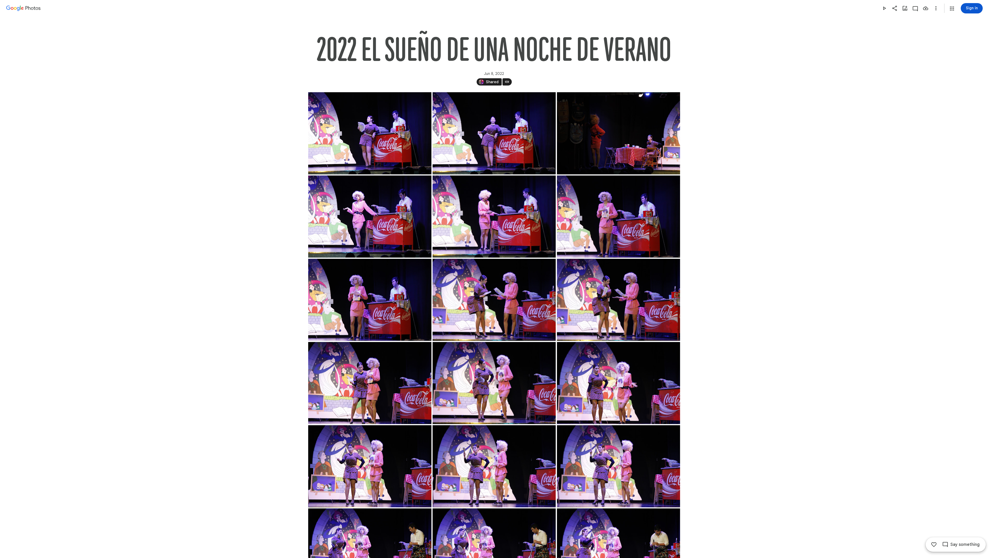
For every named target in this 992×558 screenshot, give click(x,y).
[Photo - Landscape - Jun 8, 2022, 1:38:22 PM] (494, 300)
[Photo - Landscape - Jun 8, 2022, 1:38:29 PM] (618, 383)
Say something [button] (965, 544)
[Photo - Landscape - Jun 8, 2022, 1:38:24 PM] (494, 383)
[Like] (934, 544)
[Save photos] (925, 8)
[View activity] (915, 8)
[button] (952, 8)
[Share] (894, 8)
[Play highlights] (884, 8)
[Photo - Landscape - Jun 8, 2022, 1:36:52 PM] (369, 133)
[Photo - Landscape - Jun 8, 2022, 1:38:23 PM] (369, 383)
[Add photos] (905, 8)
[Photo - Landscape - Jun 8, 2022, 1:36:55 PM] (494, 133)
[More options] (936, 8)
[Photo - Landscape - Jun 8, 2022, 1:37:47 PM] (369, 216)
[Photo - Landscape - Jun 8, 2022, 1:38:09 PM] (494, 216)
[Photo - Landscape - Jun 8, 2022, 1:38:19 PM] (618, 216)
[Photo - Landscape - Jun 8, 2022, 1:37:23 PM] (618, 133)
